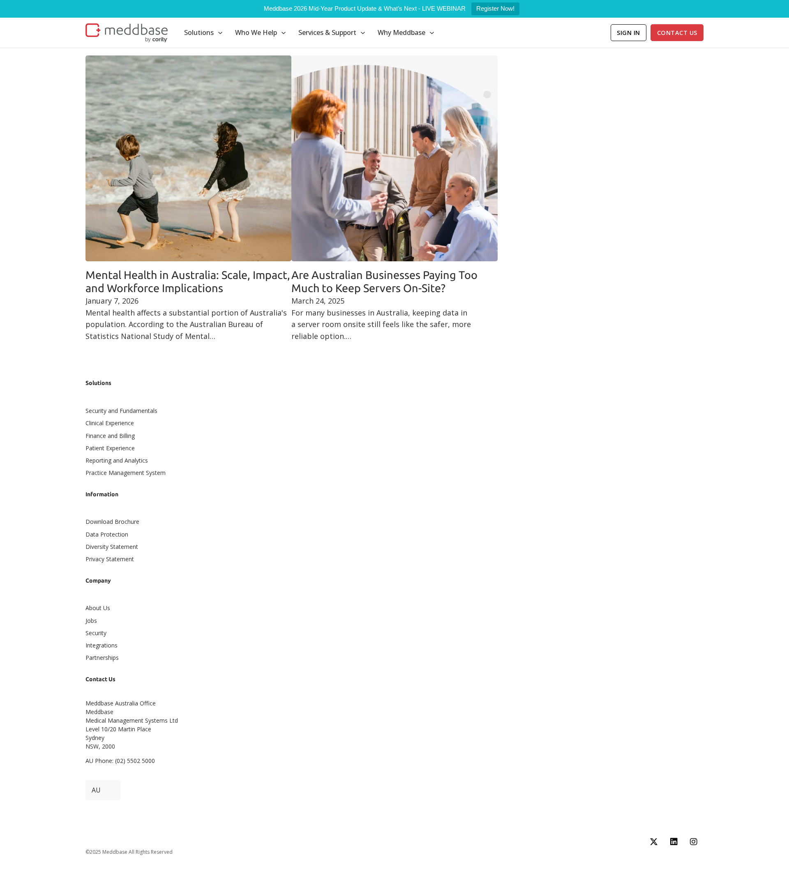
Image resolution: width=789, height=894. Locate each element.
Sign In (628, 33)
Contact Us (677, 33)
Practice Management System (125, 473)
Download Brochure (112, 521)
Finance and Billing (110, 436)
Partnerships (102, 657)
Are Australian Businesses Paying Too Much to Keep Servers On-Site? (384, 281)
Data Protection (106, 534)
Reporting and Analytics (116, 460)
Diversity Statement (111, 547)
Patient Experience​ (110, 448)
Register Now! (495, 8)
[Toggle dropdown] (220, 32)
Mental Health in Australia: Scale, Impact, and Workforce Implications (187, 281)
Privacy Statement (109, 559)
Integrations (101, 645)
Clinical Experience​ (109, 423)
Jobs (91, 620)
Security (95, 633)
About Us (97, 608)
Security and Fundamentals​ (121, 411)
